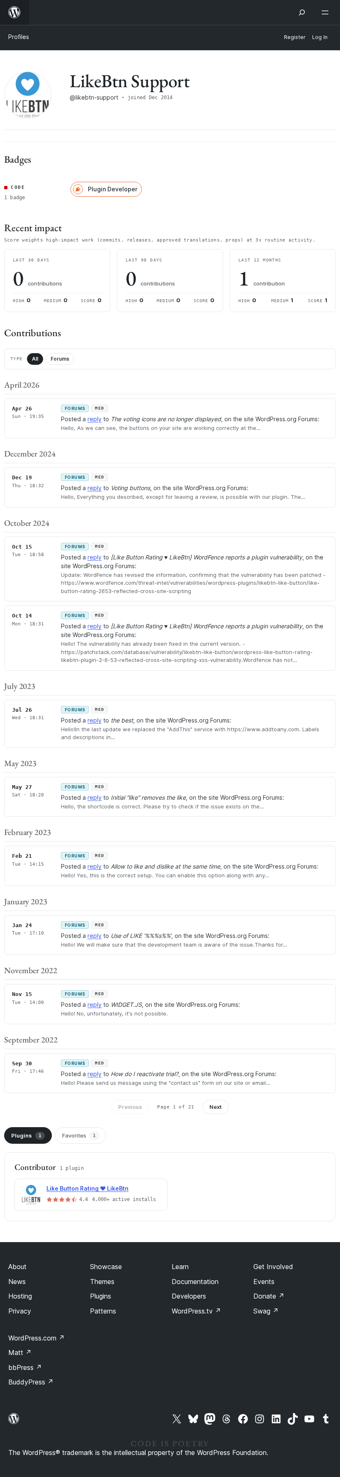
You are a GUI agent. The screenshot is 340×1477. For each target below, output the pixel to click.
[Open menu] (326, 12)
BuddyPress (30, 1382)
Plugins (26, 1135)
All (35, 359)
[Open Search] (301, 12)
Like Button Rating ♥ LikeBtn (87, 1188)
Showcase (106, 1266)
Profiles (18, 36)
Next (215, 1106)
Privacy (19, 1311)
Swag (266, 1311)
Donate (268, 1296)
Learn (180, 1266)
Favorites (79, 1135)
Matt (20, 1352)
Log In (320, 37)
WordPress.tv (196, 1311)
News (17, 1281)
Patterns (103, 1311)
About (17, 1266)
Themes (102, 1281)
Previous (130, 1106)
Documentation (195, 1281)
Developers (189, 1296)
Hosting (20, 1296)
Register (295, 37)
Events (263, 1281)
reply (94, 418)
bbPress (25, 1367)
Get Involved (273, 1266)
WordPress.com (36, 1338)
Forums (60, 359)
